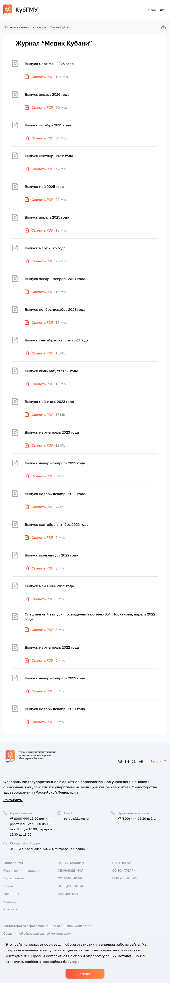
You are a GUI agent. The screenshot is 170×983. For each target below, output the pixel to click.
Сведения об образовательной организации (37, 933)
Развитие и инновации (21, 870)
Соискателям (124, 870)
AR (141, 761)
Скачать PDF (42, 76)
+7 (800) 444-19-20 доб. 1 (137, 818)
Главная (10, 27)
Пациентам (68, 893)
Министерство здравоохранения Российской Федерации (47, 926)
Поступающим (71, 863)
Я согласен (85, 973)
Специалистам (71, 886)
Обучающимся (70, 870)
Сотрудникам (70, 878)
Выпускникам (124, 878)
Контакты (10, 909)
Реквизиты (13, 800)
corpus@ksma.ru (76, 818)
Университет (27, 27)
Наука (8, 886)
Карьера (9, 901)
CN (134, 761)
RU (120, 761)
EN (127, 761)
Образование (13, 878)
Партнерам (121, 863)
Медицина (11, 893)
